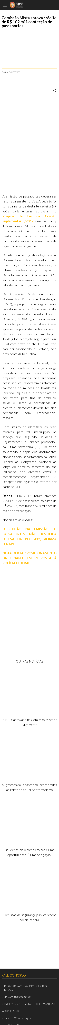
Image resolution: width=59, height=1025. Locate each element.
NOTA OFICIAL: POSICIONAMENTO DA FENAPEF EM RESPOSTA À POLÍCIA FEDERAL (29, 558)
